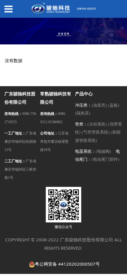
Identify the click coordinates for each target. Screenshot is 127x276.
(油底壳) (99, 105)
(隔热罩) (82, 113)
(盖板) (113, 105)
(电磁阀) (103, 151)
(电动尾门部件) (105, 159)
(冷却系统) (97, 124)
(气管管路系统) (96, 132)
